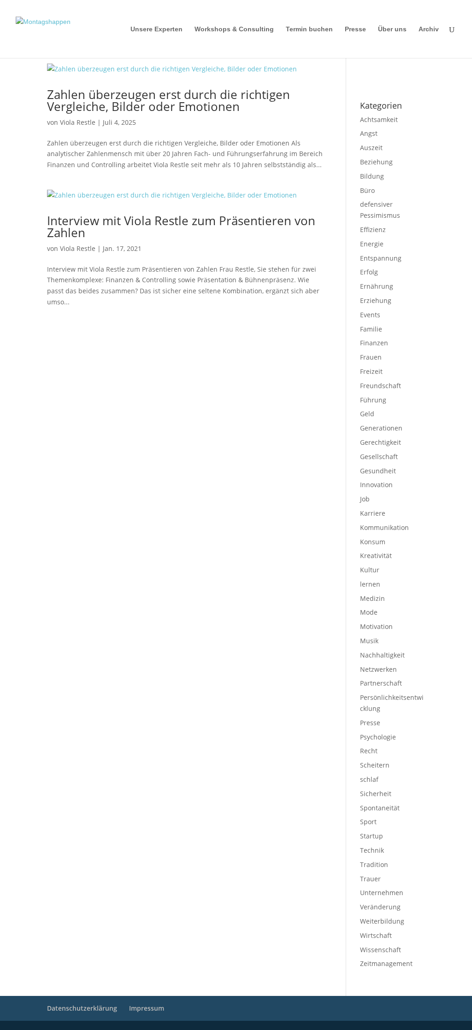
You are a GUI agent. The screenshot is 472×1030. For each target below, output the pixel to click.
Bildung (372, 176)
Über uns (392, 29)
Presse (355, 29)
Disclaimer (401, 69)
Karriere (372, 513)
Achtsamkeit (379, 119)
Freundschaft (380, 385)
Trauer (370, 878)
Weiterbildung (382, 921)
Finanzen (374, 342)
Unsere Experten (156, 29)
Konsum (372, 541)
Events (370, 314)
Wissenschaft (380, 949)
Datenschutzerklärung (385, 81)
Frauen (371, 357)
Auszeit (371, 147)
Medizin (372, 598)
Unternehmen (381, 892)
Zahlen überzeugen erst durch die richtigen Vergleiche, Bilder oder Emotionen (168, 100)
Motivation (376, 626)
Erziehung (375, 300)
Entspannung (380, 258)
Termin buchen (309, 29)
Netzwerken (378, 669)
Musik (369, 640)
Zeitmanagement (386, 963)
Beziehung (376, 161)
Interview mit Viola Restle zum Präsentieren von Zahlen (181, 226)
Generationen (381, 428)
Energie (372, 243)
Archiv (429, 29)
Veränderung (380, 906)
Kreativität (376, 555)
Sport (368, 821)
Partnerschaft (381, 683)
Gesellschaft (379, 456)
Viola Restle (77, 122)
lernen (370, 584)
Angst (369, 133)
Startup (371, 836)
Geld (367, 413)
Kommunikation (384, 527)
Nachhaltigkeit (382, 655)
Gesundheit (378, 470)
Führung (373, 400)
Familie (371, 329)
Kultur (369, 569)
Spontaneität (380, 807)
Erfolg (369, 272)
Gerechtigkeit (380, 442)
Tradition (374, 864)
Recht (369, 750)
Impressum (372, 69)
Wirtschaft (376, 935)
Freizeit (371, 371)
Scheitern (374, 765)
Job (365, 499)
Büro (367, 190)
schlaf (369, 779)
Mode (369, 612)
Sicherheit (375, 793)
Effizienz (373, 229)
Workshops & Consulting (234, 29)
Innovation (376, 484)
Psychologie (378, 737)
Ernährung (376, 286)
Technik (372, 850)
